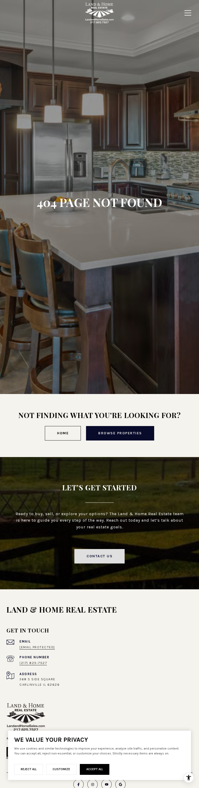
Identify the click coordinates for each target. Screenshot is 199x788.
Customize (61, 769)
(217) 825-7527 (33, 663)
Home (63, 433)
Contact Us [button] (99, 556)
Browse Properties (120, 433)
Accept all (94, 769)
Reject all (29, 769)
